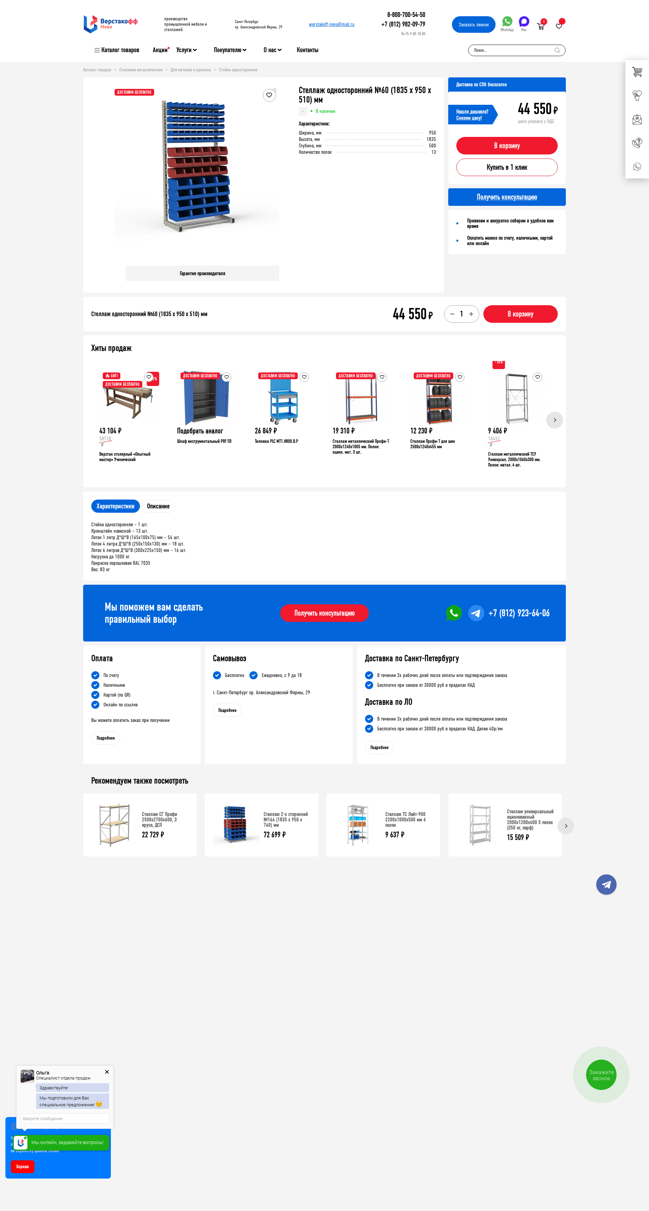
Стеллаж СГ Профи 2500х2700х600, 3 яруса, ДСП (159, 819)
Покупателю (227, 50)
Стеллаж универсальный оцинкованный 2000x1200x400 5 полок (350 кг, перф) (530, 819)
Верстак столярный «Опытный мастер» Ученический (124, 456)
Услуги (184, 50)
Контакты (307, 50)
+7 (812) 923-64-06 (519, 613)
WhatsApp (507, 29)
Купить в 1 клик (507, 167)
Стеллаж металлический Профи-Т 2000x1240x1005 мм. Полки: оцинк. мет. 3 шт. (361, 446)
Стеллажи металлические (141, 70)
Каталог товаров (120, 50)
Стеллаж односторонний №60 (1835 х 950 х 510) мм (149, 314)
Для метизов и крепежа (191, 70)
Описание (158, 506)
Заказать (474, 24)
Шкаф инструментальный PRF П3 (204, 441)
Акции (160, 50)
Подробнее (106, 738)
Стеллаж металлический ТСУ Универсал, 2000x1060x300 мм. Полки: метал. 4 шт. (514, 459)
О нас (270, 50)
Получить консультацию (324, 613)
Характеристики (116, 506)
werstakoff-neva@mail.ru (332, 24)
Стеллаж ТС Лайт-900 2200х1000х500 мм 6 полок (405, 819)
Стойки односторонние (238, 70)
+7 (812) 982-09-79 (403, 24)
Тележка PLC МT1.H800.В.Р (276, 441)
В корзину (507, 145)
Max (524, 29)
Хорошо (22, 1166)
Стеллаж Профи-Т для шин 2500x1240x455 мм (432, 444)
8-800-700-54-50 (406, 14)
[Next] (554, 420)
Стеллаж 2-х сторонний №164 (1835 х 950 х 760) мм (286, 819)
